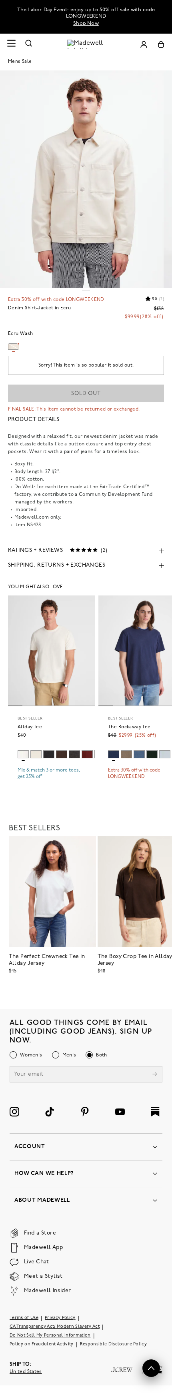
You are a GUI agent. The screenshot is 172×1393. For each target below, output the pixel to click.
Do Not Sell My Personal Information (50, 1335)
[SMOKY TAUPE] (126, 754)
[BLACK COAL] (74, 754)
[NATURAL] (36, 754)
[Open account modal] (143, 44)
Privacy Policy (60, 1318)
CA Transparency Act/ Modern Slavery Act (55, 1327)
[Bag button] (161, 44)
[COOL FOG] (164, 754)
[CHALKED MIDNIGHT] (139, 754)
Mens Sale (20, 61)
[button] (151, 1368)
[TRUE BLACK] (48, 754)
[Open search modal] (29, 44)
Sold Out (85, 393)
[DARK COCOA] (61, 754)
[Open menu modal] (11, 44)
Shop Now (86, 23)
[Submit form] (154, 1075)
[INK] (113, 754)
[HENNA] (87, 754)
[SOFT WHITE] (23, 754)
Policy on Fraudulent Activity (42, 1344)
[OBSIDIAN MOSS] (152, 754)
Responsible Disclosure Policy (113, 1344)
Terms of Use (24, 1318)
